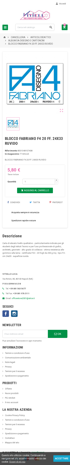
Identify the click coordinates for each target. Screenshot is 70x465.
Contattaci (10, 438)
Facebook (5, 313)
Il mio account (11, 402)
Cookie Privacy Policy (15, 415)
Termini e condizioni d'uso (17, 353)
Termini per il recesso (15, 371)
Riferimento (11, 150)
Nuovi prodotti (12, 393)
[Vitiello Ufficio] (35, 15)
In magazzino (12, 154)
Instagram (14, 313)
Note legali (10, 362)
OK (59, 334)
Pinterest (57, 202)
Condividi (15, 202)
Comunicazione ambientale (18, 357)
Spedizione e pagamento (17, 376)
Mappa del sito (12, 442)
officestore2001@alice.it (23, 298)
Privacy (8, 366)
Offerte (8, 389)
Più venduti (10, 398)
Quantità (11, 181)
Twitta (36, 202)
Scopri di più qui (17, 461)
